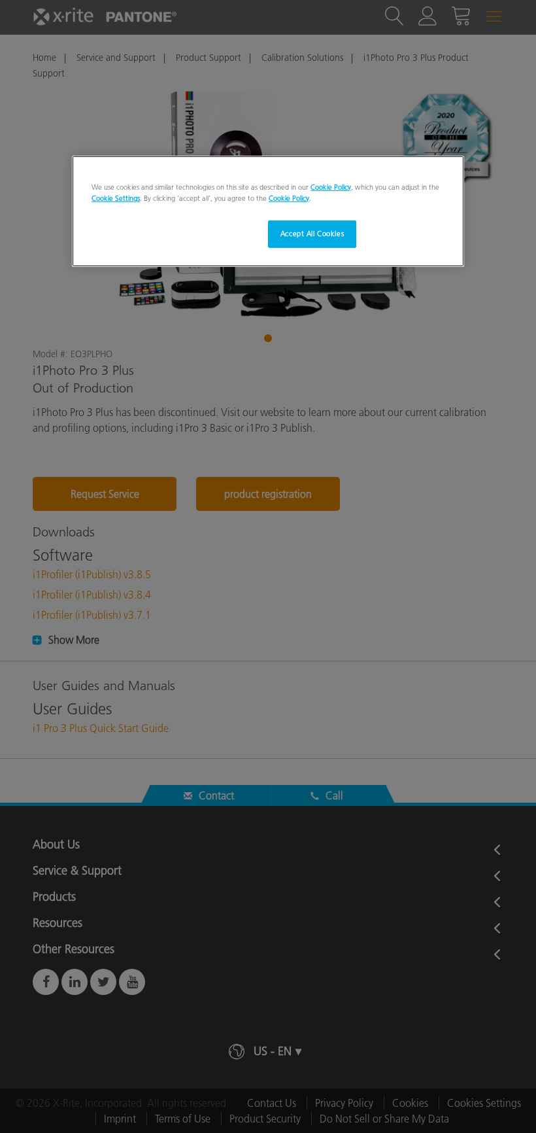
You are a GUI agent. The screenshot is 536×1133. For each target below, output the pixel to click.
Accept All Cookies (312, 233)
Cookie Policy (330, 187)
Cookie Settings (116, 198)
